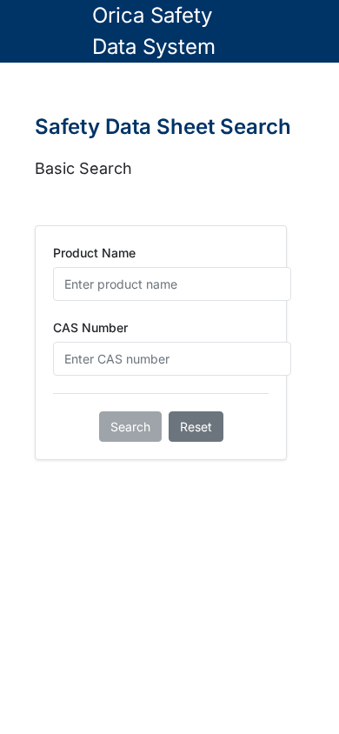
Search (130, 426)
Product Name (94, 252)
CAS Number (90, 327)
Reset (196, 426)
